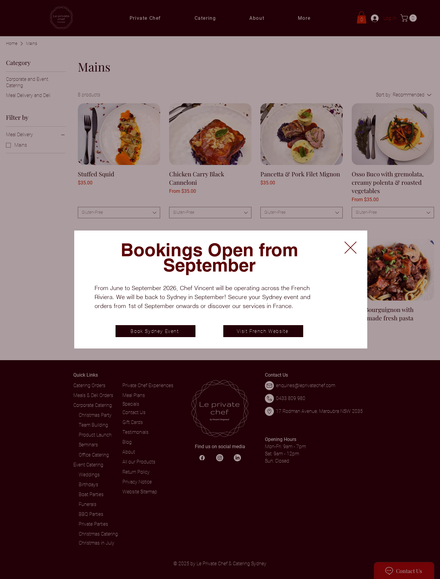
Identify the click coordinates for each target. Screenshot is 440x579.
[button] (350, 248)
